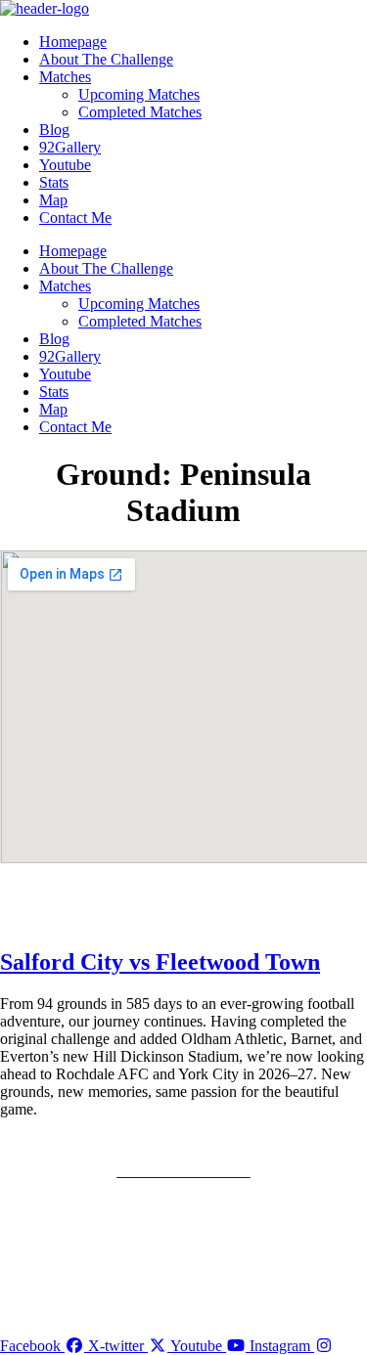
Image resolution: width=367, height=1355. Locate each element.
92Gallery (70, 147)
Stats (54, 182)
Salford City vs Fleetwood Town (160, 962)
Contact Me (75, 217)
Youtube (65, 164)
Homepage (73, 41)
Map (53, 200)
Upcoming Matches (139, 94)
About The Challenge (106, 59)
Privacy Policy (184, 1142)
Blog (54, 129)
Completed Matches (140, 112)
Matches (65, 76)
